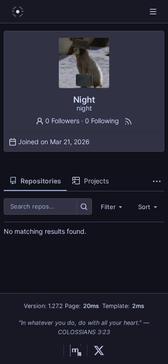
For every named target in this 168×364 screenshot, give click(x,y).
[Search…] (84, 206)
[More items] (156, 181)
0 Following (102, 121)
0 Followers (62, 121)
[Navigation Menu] (154, 11)
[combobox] (112, 206)
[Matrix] (72, 350)
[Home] (18, 11)
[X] (96, 350)
